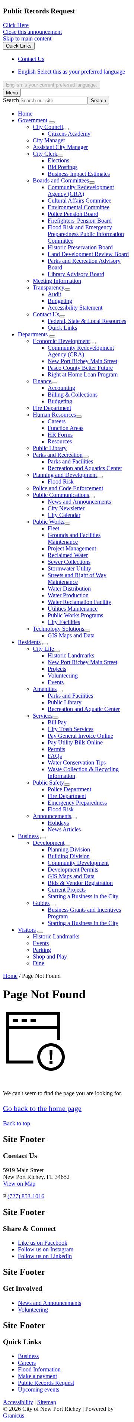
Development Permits (73, 869)
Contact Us (46, 314)
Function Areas (65, 428)
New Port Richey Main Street (82, 361)
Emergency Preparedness (77, 802)
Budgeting (60, 301)
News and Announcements (79, 501)
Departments (33, 334)
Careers (57, 421)
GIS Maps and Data (71, 635)
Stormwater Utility (69, 568)
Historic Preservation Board (80, 247)
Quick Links (62, 327)
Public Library (50, 448)
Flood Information (39, 1369)
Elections (58, 160)
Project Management (72, 548)
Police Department (69, 789)
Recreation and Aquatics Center (85, 468)
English (71, 71)
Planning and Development (65, 475)
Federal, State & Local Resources (87, 321)
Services (42, 715)
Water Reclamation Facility (79, 602)
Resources (60, 441)
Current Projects (67, 889)
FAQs (55, 756)
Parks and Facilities (70, 461)
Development (48, 843)
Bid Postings (62, 167)
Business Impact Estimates (79, 174)
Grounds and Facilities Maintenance (74, 538)
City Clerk (45, 154)
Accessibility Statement (75, 307)
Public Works (48, 521)
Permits (56, 749)
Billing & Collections (73, 394)
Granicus (13, 1415)
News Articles (64, 829)
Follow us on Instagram (45, 1249)
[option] (74, 71)
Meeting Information (57, 281)
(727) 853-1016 (25, 1196)
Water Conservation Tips (77, 762)
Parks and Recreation (58, 455)
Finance (42, 381)
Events (56, 682)
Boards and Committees (61, 180)
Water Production (68, 595)
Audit (54, 294)
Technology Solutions (58, 629)
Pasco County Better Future (80, 368)
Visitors (27, 930)
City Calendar (64, 515)
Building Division (69, 856)
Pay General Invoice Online (80, 736)
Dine (38, 963)
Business (28, 836)
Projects (57, 669)
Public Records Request (46, 1383)
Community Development (78, 863)
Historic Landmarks (71, 655)
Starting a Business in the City (83, 896)
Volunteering (63, 675)
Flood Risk (61, 481)
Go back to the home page (42, 1108)
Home (10, 976)
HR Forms (60, 435)
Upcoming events (38, 1389)
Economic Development (61, 341)
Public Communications (61, 495)
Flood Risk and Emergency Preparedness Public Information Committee (86, 234)
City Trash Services (70, 729)
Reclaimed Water (68, 555)
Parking (42, 950)
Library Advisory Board (76, 274)
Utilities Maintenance (73, 608)
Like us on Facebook (42, 1243)
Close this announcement (32, 32)
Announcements (52, 816)
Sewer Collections (69, 562)
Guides (41, 903)
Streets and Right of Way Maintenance (77, 578)
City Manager (49, 140)
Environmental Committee (78, 207)
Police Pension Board (73, 214)
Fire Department (52, 408)
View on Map (19, 1183)
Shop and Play (50, 956)
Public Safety (48, 782)
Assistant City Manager (60, 147)
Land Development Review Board (88, 254)
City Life (43, 649)
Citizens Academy (69, 133)
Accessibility (18, 1402)
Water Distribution (69, 588)
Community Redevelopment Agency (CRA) (81, 190)
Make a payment (37, 1376)
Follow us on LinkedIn (45, 1256)
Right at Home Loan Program (83, 374)
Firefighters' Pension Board (80, 220)
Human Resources (54, 414)
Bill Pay (57, 722)
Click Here (16, 25)
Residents (29, 642)
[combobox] (51, 85)
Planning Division (69, 849)
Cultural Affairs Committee (79, 200)
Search (11, 100)
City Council (48, 127)
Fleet (53, 528)
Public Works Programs (75, 615)
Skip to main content (27, 38)
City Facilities (64, 622)
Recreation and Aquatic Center (84, 709)
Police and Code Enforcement (68, 488)
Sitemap (46, 1402)
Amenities (45, 689)
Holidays (58, 823)
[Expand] (52, 122)
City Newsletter (66, 508)
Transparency (48, 287)
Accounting (61, 388)
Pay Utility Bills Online (75, 742)
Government (32, 120)
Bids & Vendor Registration (80, 883)
